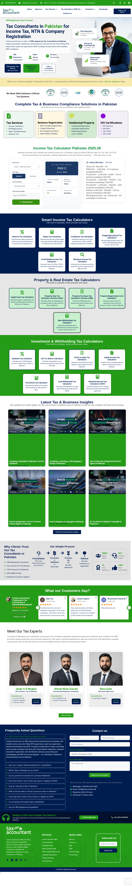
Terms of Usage (74, 851)
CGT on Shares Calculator (52, 358)
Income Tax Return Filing (49, 839)
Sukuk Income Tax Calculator (112, 358)
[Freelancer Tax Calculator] (82, 232)
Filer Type (15, 172)
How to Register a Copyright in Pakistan (67, 522)
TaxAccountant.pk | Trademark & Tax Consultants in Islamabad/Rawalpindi (22, 601)
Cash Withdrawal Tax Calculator (67, 382)
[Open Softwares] (95, 9)
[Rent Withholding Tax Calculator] (67, 316)
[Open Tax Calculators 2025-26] (81, 9)
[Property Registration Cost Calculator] (112, 291)
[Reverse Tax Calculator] (22, 232)
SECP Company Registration (51, 851)
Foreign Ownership (48, 858)
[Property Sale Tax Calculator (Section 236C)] (52, 291)
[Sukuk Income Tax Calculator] (112, 353)
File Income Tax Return (13, 67)
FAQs (70, 848)
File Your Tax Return (112, 82)
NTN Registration (47, 845)
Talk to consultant (49, 67)
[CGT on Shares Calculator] (52, 354)
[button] (113, 2)
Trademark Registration (49, 855)
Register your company (31, 67)
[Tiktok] (21, 860)
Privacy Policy (73, 855)
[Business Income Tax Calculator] (82, 255)
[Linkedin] (16, 860)
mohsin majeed (83, 599)
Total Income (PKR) (18, 191)
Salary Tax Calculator (52, 237)
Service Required (77, 750)
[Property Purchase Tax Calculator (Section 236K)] (82, 291)
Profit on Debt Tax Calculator (82, 358)
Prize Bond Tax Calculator (36, 383)
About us (72, 839)
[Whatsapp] (25, 860)
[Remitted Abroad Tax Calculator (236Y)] (98, 377)
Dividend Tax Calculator (22, 358)
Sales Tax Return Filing (49, 848)
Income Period (17, 182)
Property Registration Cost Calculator (112, 297)
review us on (18, 617)
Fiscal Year (15, 162)
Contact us (72, 842)
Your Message (76, 759)
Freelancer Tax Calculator (82, 237)
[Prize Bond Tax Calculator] (36, 378)
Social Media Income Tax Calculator (51, 260)
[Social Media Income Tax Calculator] (52, 255)
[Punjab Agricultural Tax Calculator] (112, 231)
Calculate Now (27, 202)
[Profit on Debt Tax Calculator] (82, 353)
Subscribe (108, 850)
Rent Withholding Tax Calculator (67, 321)
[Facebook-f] (7, 860)
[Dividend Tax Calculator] (22, 354)
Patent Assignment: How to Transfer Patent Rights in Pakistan (25, 522)
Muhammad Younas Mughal (117, 599)
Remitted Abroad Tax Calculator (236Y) (98, 382)
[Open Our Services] (57, 9)
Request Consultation (99, 775)
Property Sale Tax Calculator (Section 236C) (52, 297)
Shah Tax (49, 599)
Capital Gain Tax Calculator (22, 297)
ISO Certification (47, 842)
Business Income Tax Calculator (82, 260)
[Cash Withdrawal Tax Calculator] (67, 377)
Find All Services (47, 861)
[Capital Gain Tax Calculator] (22, 292)
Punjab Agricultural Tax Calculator (112, 236)
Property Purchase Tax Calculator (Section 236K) (82, 297)
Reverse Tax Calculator (22, 237)
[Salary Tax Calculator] (52, 232)
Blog (70, 845)
